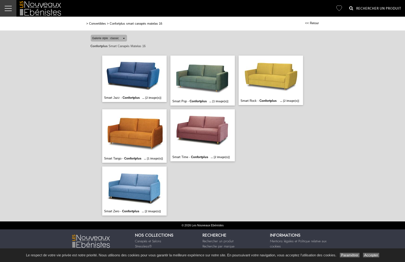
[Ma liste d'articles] (339, 8)
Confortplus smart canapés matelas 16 (136, 23)
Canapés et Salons (148, 241)
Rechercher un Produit (377, 9)
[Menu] (8, 8)
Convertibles (97, 23)
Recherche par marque (218, 246)
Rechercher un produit (217, 241)
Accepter (371, 255)
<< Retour (312, 23)
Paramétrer (349, 255)
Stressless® (143, 246)
